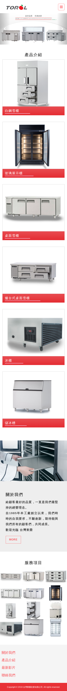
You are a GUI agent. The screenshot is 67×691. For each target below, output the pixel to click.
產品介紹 (8, 660)
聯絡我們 (8, 675)
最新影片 (8, 667)
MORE (13, 539)
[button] (5, 29)
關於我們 (8, 652)
